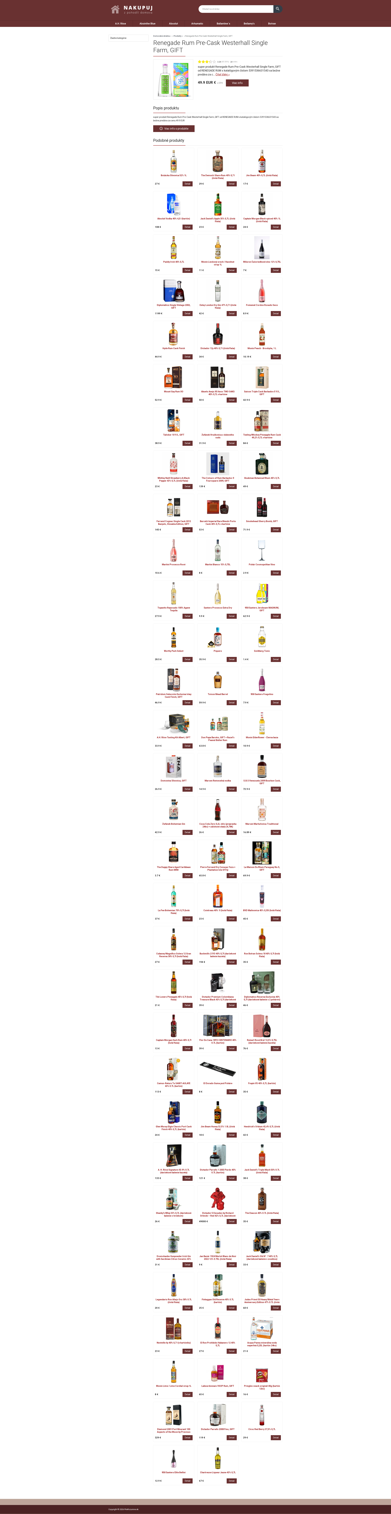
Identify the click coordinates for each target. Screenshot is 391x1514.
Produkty (177, 36)
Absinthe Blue (147, 23)
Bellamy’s (249, 23)
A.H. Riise (120, 23)
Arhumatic (197, 23)
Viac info (237, 82)
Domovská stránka (161, 36)
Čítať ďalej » (223, 74)
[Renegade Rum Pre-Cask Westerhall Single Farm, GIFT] (173, 79)
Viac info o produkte (173, 128)
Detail (187, 184)
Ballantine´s (223, 23)
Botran (272, 23)
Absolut (173, 23)
